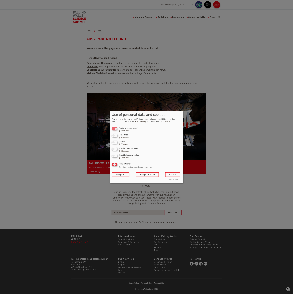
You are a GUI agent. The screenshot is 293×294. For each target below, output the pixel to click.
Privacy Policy (140, 122)
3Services (124, 138)
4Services (124, 158)
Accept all (120, 174)
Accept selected (147, 174)
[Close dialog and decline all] (181, 112)
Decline (172, 174)
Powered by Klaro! (174, 179)
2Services (124, 131)
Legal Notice (165, 122)
